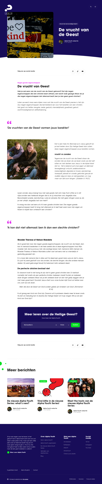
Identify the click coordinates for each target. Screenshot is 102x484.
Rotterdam (67, 445)
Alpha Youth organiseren (48, 443)
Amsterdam (67, 442)
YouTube (88, 447)
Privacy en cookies (90, 479)
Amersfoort (67, 451)
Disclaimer (81, 479)
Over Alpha (43, 381)
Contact (35, 470)
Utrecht (66, 447)
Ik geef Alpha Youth (12, 470)
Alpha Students (25, 470)
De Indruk (25, 479)
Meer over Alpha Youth (18, 452)
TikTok (87, 442)
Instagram (89, 445)
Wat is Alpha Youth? (47, 440)
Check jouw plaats (70, 453)
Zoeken (75, 325)
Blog (42, 456)
